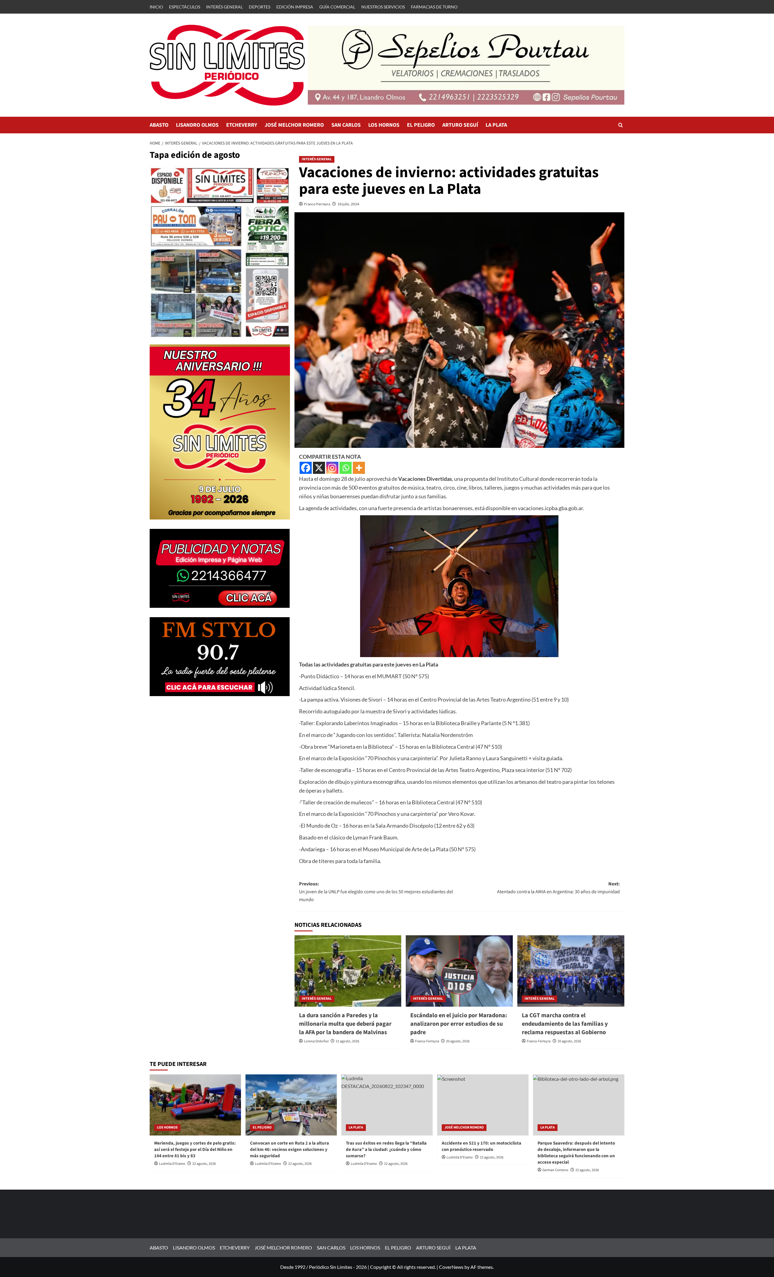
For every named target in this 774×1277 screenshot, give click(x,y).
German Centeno (555, 1170)
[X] (319, 468)
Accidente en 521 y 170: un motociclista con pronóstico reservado (481, 1146)
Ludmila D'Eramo (172, 1163)
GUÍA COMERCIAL (337, 6)
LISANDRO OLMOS (197, 125)
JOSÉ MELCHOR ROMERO (294, 125)
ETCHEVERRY (241, 125)
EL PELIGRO (421, 125)
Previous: (376, 892)
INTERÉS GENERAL (224, 6)
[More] (359, 468)
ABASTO (159, 125)
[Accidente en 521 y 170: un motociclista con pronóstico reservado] (482, 1104)
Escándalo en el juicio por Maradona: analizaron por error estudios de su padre (458, 1024)
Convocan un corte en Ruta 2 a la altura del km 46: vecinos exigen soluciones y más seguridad (289, 1149)
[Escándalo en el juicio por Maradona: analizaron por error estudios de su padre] (459, 971)
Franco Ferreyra (317, 204)
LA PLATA (496, 125)
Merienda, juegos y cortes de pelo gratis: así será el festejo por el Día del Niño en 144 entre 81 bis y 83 (195, 1149)
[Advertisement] (220, 747)
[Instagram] (332, 468)
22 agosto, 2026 (204, 1163)
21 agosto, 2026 (347, 1041)
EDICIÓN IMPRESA (294, 6)
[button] (620, 125)
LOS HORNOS (383, 125)
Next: (558, 888)
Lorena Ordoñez (316, 1041)
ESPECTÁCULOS (184, 6)
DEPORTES (259, 6)
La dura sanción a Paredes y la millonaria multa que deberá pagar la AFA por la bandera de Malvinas (345, 1024)
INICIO (156, 6)
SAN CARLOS (346, 125)
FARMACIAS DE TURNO (434, 6)
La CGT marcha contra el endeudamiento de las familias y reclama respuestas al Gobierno (565, 1024)
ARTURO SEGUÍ (460, 125)
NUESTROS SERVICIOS (383, 6)
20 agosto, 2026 (458, 1041)
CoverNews (451, 1267)
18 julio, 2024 (348, 204)
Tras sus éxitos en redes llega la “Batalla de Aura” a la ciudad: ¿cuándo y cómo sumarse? (386, 1149)
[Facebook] (306, 468)
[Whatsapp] (346, 468)
